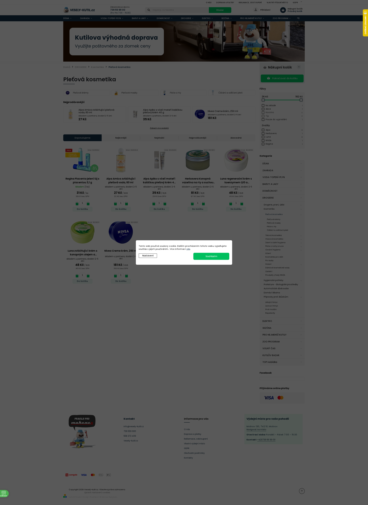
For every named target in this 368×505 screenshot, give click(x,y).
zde (188, 249)
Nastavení (148, 255)
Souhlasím (211, 256)
